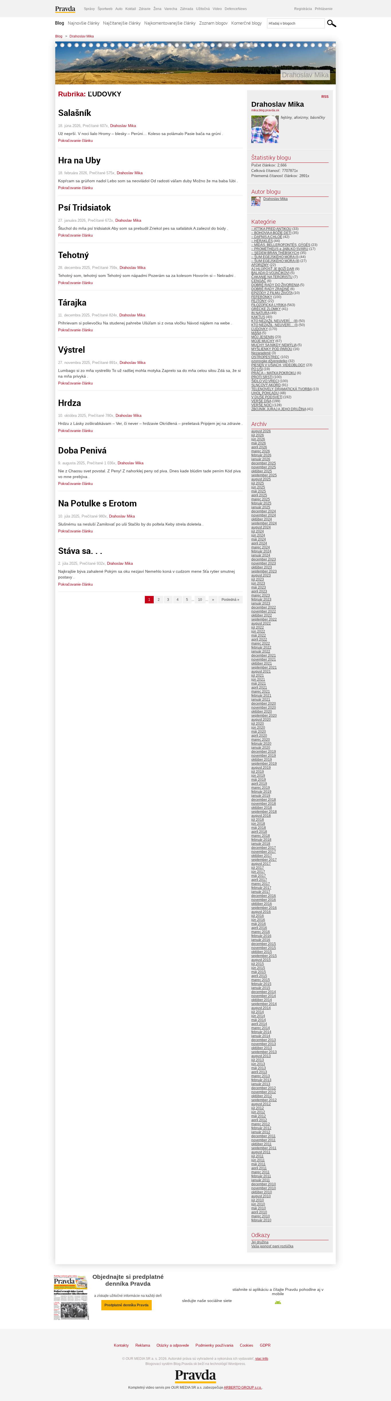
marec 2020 (260, 740)
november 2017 (263, 852)
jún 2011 (258, 1160)
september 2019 (264, 764)
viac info (261, 1359)
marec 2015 (260, 980)
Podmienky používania (214, 1345)
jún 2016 (258, 920)
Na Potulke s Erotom (97, 503)
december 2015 (263, 944)
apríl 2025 (259, 495)
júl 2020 (257, 724)
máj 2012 (258, 1116)
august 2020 (261, 720)
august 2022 (261, 623)
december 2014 (263, 992)
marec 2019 (260, 788)
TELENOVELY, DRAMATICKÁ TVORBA (281, 389)
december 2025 (263, 463)
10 (200, 600)
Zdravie (145, 9)
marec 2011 (260, 1172)
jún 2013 (258, 1064)
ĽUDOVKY (259, 329)
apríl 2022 (259, 639)
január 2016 (260, 940)
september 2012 (264, 1100)
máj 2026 (258, 443)
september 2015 (264, 956)
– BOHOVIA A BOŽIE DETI (271, 233)
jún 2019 (258, 776)
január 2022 (260, 651)
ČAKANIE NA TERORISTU (272, 277)
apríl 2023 (259, 591)
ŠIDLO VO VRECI (265, 381)
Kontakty (121, 1345)
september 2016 (264, 908)
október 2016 (261, 904)
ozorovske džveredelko (269, 361)
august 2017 (261, 864)
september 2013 (264, 1052)
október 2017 (261, 856)
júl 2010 (257, 1200)
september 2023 (264, 571)
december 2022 (263, 607)
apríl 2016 (259, 928)
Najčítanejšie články (122, 23)
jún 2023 (258, 583)
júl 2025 (257, 483)
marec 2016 (260, 932)
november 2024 (263, 515)
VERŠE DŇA (261, 401)
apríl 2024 (259, 543)
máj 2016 (258, 924)
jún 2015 (258, 968)
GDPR (265, 1345)
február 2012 (261, 1128)
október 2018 (261, 808)
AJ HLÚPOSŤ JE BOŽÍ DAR (272, 269)
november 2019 (263, 756)
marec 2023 (260, 595)
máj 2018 (258, 828)
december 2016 (263, 896)
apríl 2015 (259, 976)
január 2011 (260, 1180)
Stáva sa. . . (80, 550)
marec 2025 (260, 499)
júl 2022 (257, 627)
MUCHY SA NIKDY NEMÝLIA (274, 345)
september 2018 (264, 812)
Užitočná (203, 9)
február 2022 (261, 647)
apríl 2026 (259, 447)
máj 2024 (258, 539)
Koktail (130, 9)
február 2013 (261, 1080)
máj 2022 (258, 635)
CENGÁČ (258, 281)
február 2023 (261, 599)
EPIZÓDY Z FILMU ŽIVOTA (272, 293)
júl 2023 (257, 579)
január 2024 (260, 555)
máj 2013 (258, 1068)
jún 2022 (258, 631)
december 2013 (263, 1040)
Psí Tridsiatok (84, 207)
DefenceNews (236, 9)
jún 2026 (258, 439)
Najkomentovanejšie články (170, 23)
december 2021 (263, 655)
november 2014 (263, 996)
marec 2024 (260, 547)
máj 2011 (258, 1164)
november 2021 (263, 659)
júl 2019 (257, 772)
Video (217, 9)
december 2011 (263, 1136)
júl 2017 (257, 868)
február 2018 (261, 840)
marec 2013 (260, 1076)
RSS (325, 97)
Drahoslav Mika (82, 36)
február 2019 (261, 792)
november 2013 (263, 1044)
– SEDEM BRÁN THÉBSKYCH (275, 253)
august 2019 (261, 768)
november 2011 (263, 1140)
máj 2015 (258, 972)
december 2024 (263, 511)
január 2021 (260, 699)
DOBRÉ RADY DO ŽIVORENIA (275, 285)
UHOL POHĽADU (265, 393)
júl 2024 (257, 531)
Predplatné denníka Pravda (126, 1305)
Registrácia (303, 9)
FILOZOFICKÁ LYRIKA (268, 305)
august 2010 (261, 1196)
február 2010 (261, 1220)
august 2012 (261, 1104)
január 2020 (260, 748)
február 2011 (261, 1176)
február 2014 (261, 1032)
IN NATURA (260, 313)
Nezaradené (261, 353)
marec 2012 (260, 1124)
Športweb (105, 9)
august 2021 (261, 671)
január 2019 (260, 796)
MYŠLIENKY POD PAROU (271, 349)
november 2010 (263, 1188)
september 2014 (264, 1004)
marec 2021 (260, 691)
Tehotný (73, 255)
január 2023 (260, 603)
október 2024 (261, 519)
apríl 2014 (259, 1024)
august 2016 (261, 912)
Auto (119, 9)
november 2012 (263, 1092)
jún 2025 (258, 487)
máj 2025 (258, 491)
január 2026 (260, 459)
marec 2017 (260, 884)
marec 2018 (260, 836)
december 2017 (263, 848)
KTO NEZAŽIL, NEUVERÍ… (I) (274, 325)
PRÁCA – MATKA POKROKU (273, 373)
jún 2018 (258, 824)
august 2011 (260, 1152)
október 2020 (261, 712)
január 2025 (260, 507)
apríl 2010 (259, 1212)
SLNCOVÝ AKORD (266, 385)
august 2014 (261, 1008)
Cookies (246, 1345)
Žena (157, 9)
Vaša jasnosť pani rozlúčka (272, 1246)
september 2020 (264, 716)
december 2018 (263, 800)
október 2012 (261, 1096)
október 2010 (261, 1192)
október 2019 (261, 760)
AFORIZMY (260, 265)
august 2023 (261, 575)
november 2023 (263, 563)
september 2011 (264, 1148)
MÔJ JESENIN (262, 337)
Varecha (170, 9)
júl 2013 (257, 1060)
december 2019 (263, 752)
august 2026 (261, 431)
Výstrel (71, 349)
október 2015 (261, 952)
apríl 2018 (259, 832)
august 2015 (261, 960)
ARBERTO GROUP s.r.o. (243, 1388)
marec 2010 (260, 1216)
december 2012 (263, 1088)
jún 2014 (258, 1016)
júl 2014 (257, 1012)
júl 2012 (257, 1108)
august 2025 (261, 479)
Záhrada (186, 9)
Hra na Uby (79, 160)
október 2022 (261, 615)
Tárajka (72, 302)
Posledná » (230, 600)
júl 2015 (257, 964)
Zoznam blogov (213, 23)
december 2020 (263, 704)
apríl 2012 (259, 1120)
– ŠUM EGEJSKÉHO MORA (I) (275, 257)
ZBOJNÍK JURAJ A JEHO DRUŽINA (278, 409)
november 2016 (263, 900)
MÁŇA (256, 333)
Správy (89, 9)
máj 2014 (258, 1020)
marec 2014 (260, 1028)
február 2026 (261, 455)
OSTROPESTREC (265, 357)
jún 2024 (258, 535)
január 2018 (260, 844)
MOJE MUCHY (263, 341)
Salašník (74, 112)
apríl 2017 (259, 880)
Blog (59, 23)
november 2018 (263, 804)
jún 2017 (258, 872)
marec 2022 (260, 643)
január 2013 (260, 1084)
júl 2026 (257, 435)
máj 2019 (258, 780)
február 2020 (261, 744)
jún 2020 (258, 728)
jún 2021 (258, 679)
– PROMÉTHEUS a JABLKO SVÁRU (279, 249)
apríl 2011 (259, 1168)
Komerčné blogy (246, 23)
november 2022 (263, 611)
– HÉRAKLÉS (262, 241)
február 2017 (261, 888)
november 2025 (263, 467)
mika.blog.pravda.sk (265, 110)
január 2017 (260, 892)
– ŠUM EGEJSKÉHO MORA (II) (275, 261)
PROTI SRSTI (261, 377)
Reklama (142, 1345)
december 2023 (263, 559)
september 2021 (264, 667)
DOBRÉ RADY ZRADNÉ (270, 289)
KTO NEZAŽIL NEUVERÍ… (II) (274, 321)
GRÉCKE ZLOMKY (266, 309)
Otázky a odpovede (173, 1345)
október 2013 (261, 1048)
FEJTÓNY (259, 301)
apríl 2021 (259, 687)
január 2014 (260, 1036)
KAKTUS (258, 317)
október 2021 (261, 663)
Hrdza (69, 403)
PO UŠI (257, 369)
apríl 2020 (259, 736)
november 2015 (263, 948)
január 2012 (260, 1132)
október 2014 (261, 1000)
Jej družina (259, 1242)
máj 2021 (258, 683)
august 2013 (261, 1056)
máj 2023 (258, 587)
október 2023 (261, 567)
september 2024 (264, 523)
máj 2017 (258, 876)
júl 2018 (257, 820)
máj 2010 (258, 1208)
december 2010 (263, 1184)
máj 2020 (258, 732)
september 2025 (264, 475)
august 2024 (261, 527)
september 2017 (264, 860)
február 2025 (261, 503)
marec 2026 (260, 451)
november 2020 (263, 708)
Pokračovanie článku (75, 140)
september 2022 (264, 619)
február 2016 (261, 936)
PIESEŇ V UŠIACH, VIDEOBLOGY (278, 365)
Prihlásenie (324, 9)
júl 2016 (257, 916)
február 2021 (261, 695)
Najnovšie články (83, 23)
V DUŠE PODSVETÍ (266, 397)
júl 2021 (257, 675)
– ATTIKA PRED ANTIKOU (271, 229)
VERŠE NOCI (261, 405)
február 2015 (261, 984)
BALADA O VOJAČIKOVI (270, 273)
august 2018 (261, 816)
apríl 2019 (259, 784)
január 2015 (260, 988)
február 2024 (261, 551)
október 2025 (261, 471)
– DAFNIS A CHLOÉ (266, 237)
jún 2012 (258, 1112)
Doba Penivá (82, 450)
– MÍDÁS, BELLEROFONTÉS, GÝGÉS (280, 245)
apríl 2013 (259, 1072)
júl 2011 (257, 1156)
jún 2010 (258, 1204)
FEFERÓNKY (261, 297)
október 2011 (261, 1144)
